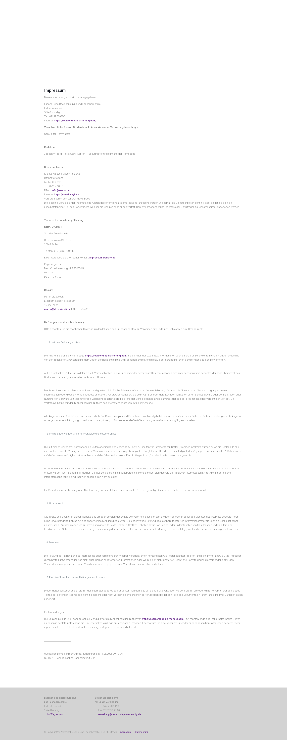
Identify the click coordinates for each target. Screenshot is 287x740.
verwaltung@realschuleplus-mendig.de (119, 714)
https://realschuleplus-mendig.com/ (75, 120)
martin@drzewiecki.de (57, 309)
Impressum (125, 732)
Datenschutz (141, 732)
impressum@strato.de (102, 257)
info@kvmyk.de (61, 190)
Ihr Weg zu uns (54, 714)
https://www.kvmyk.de (66, 194)
